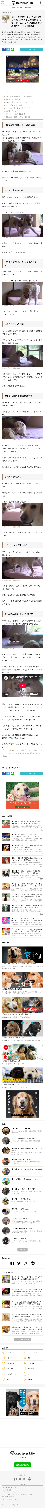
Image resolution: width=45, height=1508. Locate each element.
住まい (30, 1358)
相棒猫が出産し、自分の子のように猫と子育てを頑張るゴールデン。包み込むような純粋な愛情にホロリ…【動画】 (27, 1328)
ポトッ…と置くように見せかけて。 (18, 108)
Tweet (8, 49)
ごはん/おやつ (11, 1374)
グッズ (30, 1374)
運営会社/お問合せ (8, 1496)
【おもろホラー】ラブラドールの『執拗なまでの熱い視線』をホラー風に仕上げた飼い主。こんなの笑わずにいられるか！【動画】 (27, 1290)
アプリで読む (31, 49)
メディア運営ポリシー (9, 1490)
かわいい (10, 1358)
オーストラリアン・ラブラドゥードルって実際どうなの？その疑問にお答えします (27, 1278)
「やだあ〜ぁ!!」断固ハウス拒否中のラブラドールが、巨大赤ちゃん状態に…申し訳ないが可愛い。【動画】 (27, 1303)
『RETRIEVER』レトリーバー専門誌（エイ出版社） (18, 1494)
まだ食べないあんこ (12, 111)
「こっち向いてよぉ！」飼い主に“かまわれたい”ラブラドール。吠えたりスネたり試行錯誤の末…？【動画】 (22, 753)
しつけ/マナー (32, 1363)
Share (4, 49)
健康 (8, 1379)
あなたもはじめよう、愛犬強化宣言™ (22, 7)
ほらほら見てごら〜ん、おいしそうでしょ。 (21, 102)
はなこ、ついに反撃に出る (15, 114)
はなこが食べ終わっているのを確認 (18, 96)
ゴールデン (10, 1352)
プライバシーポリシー (9, 1492)
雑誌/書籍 (31, 1369)
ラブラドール (32, 1352)
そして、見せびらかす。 (14, 99)
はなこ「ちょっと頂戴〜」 (15, 105)
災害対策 (10, 1369)
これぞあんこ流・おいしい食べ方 (17, 117)
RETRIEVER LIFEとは (9, 1488)
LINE (12, 49)
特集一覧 (22, 1250)
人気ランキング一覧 (22, 1339)
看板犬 (30, 1379)
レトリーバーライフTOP (10, 1500)
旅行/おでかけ (11, 1363)
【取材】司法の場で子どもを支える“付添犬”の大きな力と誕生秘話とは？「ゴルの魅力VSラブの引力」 (27, 1316)
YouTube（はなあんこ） (13, 166)
